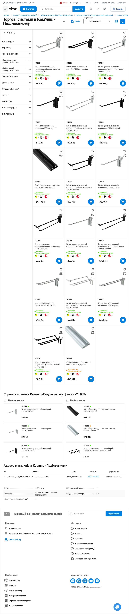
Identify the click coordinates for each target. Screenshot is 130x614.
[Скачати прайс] (75, 21)
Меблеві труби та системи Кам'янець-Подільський (95, 15)
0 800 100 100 (93, 476)
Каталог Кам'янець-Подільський (25, 15)
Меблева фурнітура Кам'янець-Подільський (57, 15)
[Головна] (13, 8)
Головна (6, 15)
